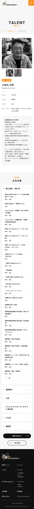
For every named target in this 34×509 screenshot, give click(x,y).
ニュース (19, 465)
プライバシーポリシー (23, 496)
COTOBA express (7, 482)
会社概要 (4, 491)
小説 (7, 398)
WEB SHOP (20, 477)
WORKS (19, 484)
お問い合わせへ (17, 436)
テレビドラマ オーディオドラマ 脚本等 (17, 407)
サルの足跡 (20, 473)
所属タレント (12, 31)
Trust (19, 475)
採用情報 (19, 491)
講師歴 (8, 426)
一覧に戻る (17, 443)
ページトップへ (16, 503)
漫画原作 (9, 389)
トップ (4, 31)
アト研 (4, 470)
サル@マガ (20, 486)
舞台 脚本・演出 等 (13, 188)
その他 (8, 417)
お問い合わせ (6, 496)
